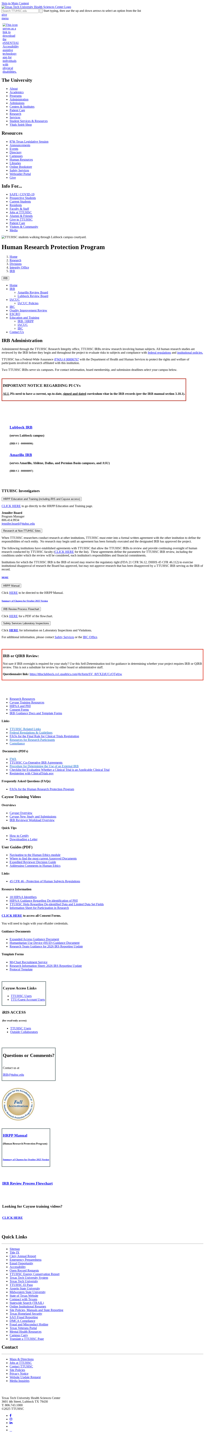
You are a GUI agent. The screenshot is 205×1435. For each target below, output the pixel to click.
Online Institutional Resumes (28, 1306)
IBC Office (90, 637)
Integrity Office (19, 267)
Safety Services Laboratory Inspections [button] (26, 623)
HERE (13, 592)
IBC (12, 306)
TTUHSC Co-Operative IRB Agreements (36, 762)
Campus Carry (19, 1335)
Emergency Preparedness (25, 1259)
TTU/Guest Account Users (28, 999)
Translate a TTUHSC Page (27, 1338)
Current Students (20, 201)
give (4, 14)
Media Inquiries (19, 1380)
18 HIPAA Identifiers (23, 897)
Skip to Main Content (15, 3)
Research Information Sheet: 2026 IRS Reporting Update (46, 965)
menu (5, 18)
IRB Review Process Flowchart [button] (21, 609)
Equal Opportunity (21, 1263)
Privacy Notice (19, 1373)
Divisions (16, 264)
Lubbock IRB (21, 427)
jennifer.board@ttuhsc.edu (18, 523)
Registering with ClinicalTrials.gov (32, 773)
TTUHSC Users (21, 996)
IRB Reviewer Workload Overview (32, 820)
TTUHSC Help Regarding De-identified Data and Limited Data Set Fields (57, 904)
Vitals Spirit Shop (21, 124)
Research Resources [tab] (22, 699)
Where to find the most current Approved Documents (43, 858)
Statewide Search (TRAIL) (27, 1303)
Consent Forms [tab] (19, 709)
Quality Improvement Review (28, 310)
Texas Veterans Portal (23, 1328)
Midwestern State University (28, 1292)
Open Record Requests (24, 1270)
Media (14, 230)
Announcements (20, 145)
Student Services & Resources (29, 121)
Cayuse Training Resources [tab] (27, 702)
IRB (12, 271)
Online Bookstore (21, 166)
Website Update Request (25, 1377)
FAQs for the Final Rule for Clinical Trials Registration (44, 736)
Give (13, 177)
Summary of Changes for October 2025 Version (25, 601)
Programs (16, 96)
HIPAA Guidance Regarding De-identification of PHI (44, 900)
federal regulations (159, 352)
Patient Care (17, 110)
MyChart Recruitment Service (28, 962)
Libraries (15, 163)
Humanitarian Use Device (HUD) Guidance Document (44, 942)
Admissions (17, 103)
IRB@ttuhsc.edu (13, 1074)
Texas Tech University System (29, 1277)
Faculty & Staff (19, 208)
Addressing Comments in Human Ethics (35, 865)
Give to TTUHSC (21, 219)
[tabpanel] (102, 755)
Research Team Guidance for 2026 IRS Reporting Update (46, 946)
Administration (19, 99)
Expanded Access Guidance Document (34, 939)
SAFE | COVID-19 (22, 194)
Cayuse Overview (21, 813)
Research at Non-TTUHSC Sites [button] (22, 530)
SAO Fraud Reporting (24, 1317)
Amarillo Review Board (33, 292)
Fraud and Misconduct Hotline (29, 1324)
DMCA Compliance (22, 1321)
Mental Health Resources (25, 1331)
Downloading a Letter (23, 839)
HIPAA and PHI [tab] (20, 706)
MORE (5, 577)
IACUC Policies (28, 303)
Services (15, 117)
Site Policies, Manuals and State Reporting (36, 1310)
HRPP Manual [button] (11, 585)
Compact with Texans (23, 1299)
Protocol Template (21, 969)
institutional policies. (190, 352)
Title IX (14, 1252)
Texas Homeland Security (26, 1313)
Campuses (16, 156)
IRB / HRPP (26, 321)
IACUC (15, 299)
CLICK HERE (11, 506)
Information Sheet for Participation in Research (39, 908)
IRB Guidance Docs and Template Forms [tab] (36, 713)
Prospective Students (23, 198)
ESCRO (15, 314)
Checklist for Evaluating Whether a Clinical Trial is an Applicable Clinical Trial (60, 769)
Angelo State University (25, 1288)
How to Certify (19, 835)
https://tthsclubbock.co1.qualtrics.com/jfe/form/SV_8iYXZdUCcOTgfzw (76, 674)
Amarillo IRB (21, 455)
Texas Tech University (24, 1281)
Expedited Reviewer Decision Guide (33, 862)
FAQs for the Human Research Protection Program (42, 789)
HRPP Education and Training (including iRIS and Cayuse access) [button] (41, 499)
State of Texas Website (24, 1295)
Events (14, 148)
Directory (16, 152)
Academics (17, 92)
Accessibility (18, 1267)
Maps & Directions (22, 1359)
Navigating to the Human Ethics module (35, 855)
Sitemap (15, 1249)
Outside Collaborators (24, 1032)
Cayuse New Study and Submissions (33, 816)
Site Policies (17, 1370)
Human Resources (21, 159)
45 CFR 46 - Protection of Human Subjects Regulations (45, 881)
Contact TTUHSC (21, 1366)
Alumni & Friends (21, 216)
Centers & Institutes (22, 106)
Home (13, 256)
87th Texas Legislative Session (29, 141)
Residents (16, 205)
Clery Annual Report (23, 1256)
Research (15, 113)
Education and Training (24, 317)
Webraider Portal (20, 174)
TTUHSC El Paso (21, 1285)
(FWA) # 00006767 (66, 359)
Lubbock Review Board (33, 296)
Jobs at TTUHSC (21, 212)
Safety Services (19, 170)
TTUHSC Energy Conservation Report (34, 1274)
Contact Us (17, 332)
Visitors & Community (24, 226)
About (14, 88)
